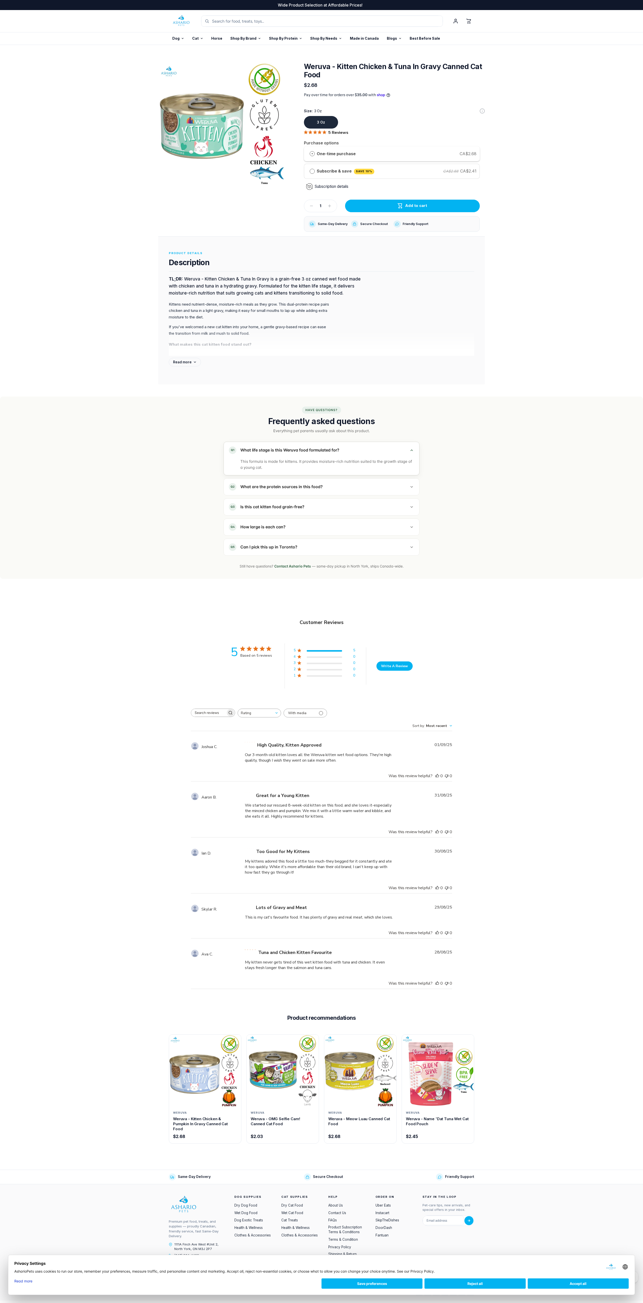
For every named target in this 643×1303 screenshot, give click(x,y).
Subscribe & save (344, 171)
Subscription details (331, 186)
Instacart (382, 1213)
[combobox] (259, 713)
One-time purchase (336, 153)
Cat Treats (289, 1220)
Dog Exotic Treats (248, 1220)
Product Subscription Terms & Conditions (345, 1229)
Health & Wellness (248, 1228)
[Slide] (482, 111)
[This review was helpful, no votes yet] (437, 776)
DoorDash (384, 1228)
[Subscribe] (468, 1220)
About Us (335, 1205)
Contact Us (337, 1213)
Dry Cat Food (292, 1205)
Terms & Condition (343, 1239)
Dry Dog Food (245, 1205)
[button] (285, 38)
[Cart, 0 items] (468, 21)
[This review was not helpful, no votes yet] (446, 776)
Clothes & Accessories (252, 1235)
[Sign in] (455, 21)
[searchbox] (208, 713)
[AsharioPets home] (181, 21)
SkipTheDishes (387, 1220)
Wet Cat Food (292, 1213)
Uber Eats (383, 1205)
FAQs (332, 1220)
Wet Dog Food (245, 1213)
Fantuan (382, 1235)
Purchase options (321, 142)
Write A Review (394, 666)
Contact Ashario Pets (292, 566)
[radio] (312, 154)
